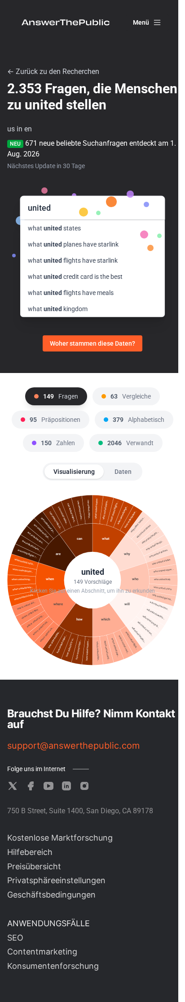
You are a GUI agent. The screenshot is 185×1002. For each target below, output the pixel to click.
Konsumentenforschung (53, 966)
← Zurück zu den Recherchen (53, 71)
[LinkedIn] (66, 786)
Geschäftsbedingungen (51, 894)
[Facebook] (30, 786)
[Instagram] (84, 786)
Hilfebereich (30, 852)
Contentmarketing (42, 951)
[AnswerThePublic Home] (66, 22)
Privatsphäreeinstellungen (56, 880)
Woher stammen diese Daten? (92, 343)
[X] (12, 786)
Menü (141, 22)
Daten (123, 471)
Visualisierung (74, 471)
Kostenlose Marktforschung (60, 837)
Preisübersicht (34, 866)
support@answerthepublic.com (73, 745)
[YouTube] (48, 786)
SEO (15, 937)
